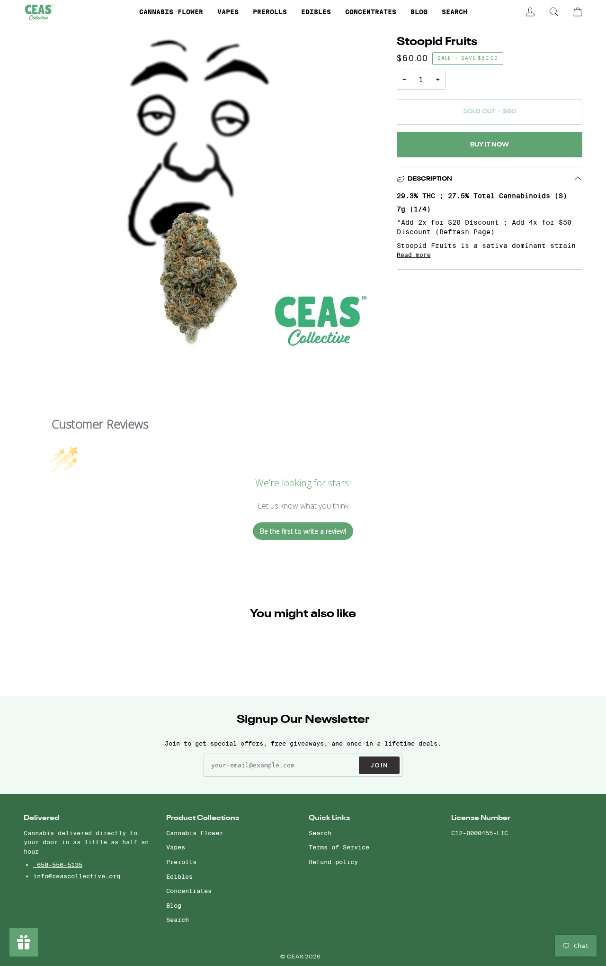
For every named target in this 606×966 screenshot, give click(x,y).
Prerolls (181, 861)
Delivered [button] (41, 817)
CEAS (296, 957)
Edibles (179, 876)
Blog (173, 905)
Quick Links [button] (329, 817)
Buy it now (489, 145)
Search (177, 919)
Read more (414, 254)
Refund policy (333, 861)
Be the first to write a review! (303, 531)
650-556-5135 (57, 864)
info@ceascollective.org (76, 876)
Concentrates (189, 890)
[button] (171, 12)
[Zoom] (41, 332)
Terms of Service (339, 847)
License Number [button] (480, 817)
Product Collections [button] (202, 817)
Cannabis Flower (194, 832)
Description (430, 179)
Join (379, 765)
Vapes (175, 847)
